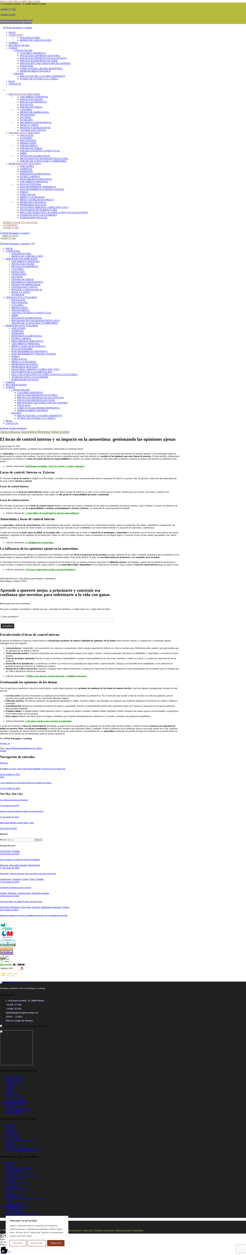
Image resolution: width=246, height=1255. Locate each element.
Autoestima (29, 431)
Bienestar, (4, 865)
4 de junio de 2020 (8, 828)
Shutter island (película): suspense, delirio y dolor (17, 823)
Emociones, (26, 907)
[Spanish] (9, 1251)
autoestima (22, 748)
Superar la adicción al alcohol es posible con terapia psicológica (22, 811)
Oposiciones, (6, 851)
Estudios (16, 851)
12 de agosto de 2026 (9, 882)
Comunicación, (24, 893)
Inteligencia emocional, (51, 907)
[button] (123, 1249)
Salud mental (60, 431)
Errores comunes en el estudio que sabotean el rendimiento (20, 859)
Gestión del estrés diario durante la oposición (15, 887)
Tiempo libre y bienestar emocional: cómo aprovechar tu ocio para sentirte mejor (28, 873)
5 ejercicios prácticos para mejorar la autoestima (48, 721)
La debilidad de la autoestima (39, 542)
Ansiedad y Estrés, (20, 879)
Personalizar (18, 1243)
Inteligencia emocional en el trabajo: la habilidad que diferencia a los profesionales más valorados (33, 915)
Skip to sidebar (20, 1)
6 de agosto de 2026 (9, 910)
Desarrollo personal (40, 893)
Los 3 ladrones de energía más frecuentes (14, 800)
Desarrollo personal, (18, 865)
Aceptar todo (56, 1243)
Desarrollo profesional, (10, 907)
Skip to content (7, 1)
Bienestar (44, 431)
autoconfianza (11, 748)
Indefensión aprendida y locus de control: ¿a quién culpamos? (55, 466)
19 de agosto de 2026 (9, 854)
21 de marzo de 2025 (9, 817)
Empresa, (36, 907)
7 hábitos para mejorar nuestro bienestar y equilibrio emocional (55, 676)
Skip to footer (34, 1)
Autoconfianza (10, 431)
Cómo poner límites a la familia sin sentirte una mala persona (21, 901)
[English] (4, 1251)
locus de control (34, 748)
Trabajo (65, 907)
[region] (37, 1232)
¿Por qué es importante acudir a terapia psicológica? (50, 569)
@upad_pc (5, 743)
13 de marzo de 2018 (9, 805)
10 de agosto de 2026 (9, 896)
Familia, (4, 893)
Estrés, (32, 879)
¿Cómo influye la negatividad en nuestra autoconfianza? (52, 513)
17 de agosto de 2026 (9, 868)
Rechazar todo (36, 1243)
